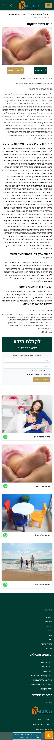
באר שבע (49, 325)
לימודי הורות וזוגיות (18, 14)
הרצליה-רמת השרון (15, 317)
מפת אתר (48, 648)
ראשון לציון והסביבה (44, 317)
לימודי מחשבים (46, 666)
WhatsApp (40, 70)
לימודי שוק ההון (46, 689)
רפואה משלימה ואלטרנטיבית (41, 684)
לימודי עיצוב (47, 671)
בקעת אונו (14, 325)
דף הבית (48, 14)
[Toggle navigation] (48, 5)
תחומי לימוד (36, 14)
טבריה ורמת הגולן (25, 325)
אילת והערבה (34, 322)
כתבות (50, 630)
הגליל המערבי (23, 322)
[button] (49, 735)
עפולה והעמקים (38, 325)
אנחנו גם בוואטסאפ (41, 729)
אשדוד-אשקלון (29, 317)
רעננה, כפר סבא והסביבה (31, 320)
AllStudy (44, 332)
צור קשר (49, 626)
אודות (50, 635)
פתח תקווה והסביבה (45, 328)
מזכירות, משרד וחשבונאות (42, 680)
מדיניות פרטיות (46, 644)
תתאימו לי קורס (41, 379)
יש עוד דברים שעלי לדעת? (40, 89)
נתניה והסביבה (47, 320)
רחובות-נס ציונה (46, 322)
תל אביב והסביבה (33, 314)
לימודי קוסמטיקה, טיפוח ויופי (41, 675)
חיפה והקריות (7, 314)
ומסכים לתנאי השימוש (37, 374)
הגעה (50, 639)
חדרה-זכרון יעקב (15, 320)
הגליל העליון (12, 322)
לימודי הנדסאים (46, 662)
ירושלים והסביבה (20, 314)
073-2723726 (14, 70)
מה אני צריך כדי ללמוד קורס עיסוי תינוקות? (34, 83)
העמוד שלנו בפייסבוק (41, 724)
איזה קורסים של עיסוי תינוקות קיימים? (35, 78)
